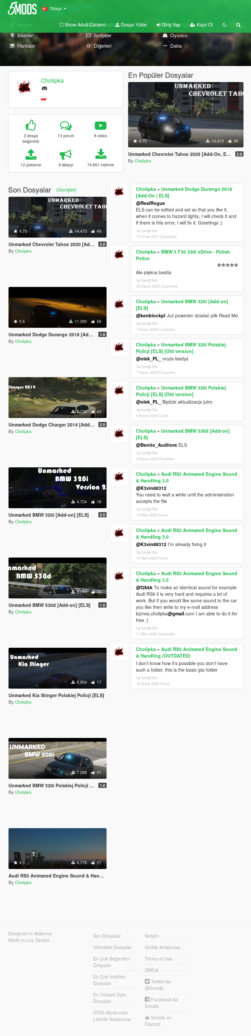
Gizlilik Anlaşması (162, 947)
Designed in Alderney (30, 933)
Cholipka (52, 80)
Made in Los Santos (28, 940)
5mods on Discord (158, 1020)
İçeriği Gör (149, 230)
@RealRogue (150, 203)
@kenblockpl (150, 315)
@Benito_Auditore (156, 445)
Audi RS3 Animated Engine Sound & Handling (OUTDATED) (186, 652)
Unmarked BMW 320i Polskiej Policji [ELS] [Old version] (181, 347)
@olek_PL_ (148, 358)
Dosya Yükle (133, 24)
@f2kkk (144, 587)
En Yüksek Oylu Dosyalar (109, 997)
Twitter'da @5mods (158, 984)
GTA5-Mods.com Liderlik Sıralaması (112, 1015)
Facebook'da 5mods (161, 1002)
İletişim (152, 935)
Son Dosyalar (107, 935)
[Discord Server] (44, 87)
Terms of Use (159, 958)
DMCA (151, 970)
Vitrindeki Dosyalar (112, 947)
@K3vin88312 (151, 488)
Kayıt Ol (204, 24)
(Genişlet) (66, 189)
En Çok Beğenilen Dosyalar (111, 961)
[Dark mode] (224, 24)
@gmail (176, 613)
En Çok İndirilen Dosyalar (109, 979)
